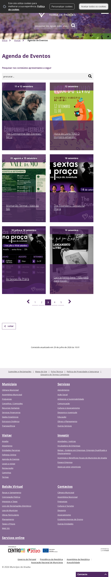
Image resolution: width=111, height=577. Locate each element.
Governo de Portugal (27, 559)
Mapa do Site (41, 371)
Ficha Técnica (57, 371)
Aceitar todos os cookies (93, 6)
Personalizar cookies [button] (62, 6)
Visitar (17, 40)
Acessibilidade (73, 562)
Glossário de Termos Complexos (54, 374)
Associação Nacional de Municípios (47, 562)
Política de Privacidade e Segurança (83, 371)
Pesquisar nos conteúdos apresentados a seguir (26, 67)
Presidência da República (51, 559)
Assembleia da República (78, 559)
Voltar (11, 326)
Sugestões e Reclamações (19, 371)
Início (4, 40)
